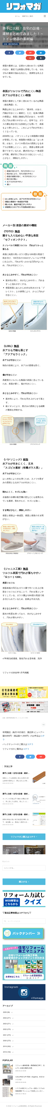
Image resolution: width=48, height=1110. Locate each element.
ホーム (17, 16)
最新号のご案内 (27, 16)
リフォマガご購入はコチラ (23, 836)
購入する (23, 881)
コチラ (30, 744)
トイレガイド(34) (23, 718)
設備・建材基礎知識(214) (10, 718)
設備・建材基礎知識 (11, 44)
